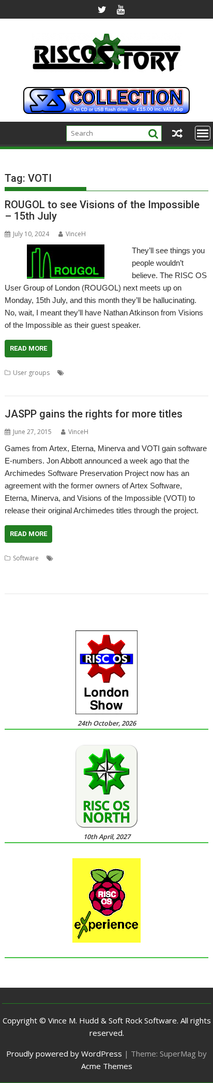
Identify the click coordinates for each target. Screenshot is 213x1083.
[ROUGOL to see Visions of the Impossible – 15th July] (65, 251)
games (135, 558)
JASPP (157, 558)
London (78, 372)
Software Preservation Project (75, 570)
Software (26, 558)
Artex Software (77, 558)
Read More (28, 348)
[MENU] (202, 133)
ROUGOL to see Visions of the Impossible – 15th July (102, 210)
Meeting (105, 372)
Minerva (16, 570)
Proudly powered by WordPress (64, 1053)
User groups (31, 372)
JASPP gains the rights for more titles (93, 414)
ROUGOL (134, 372)
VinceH (76, 233)
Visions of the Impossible (41, 385)
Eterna (112, 558)
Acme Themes (106, 1066)
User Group (168, 372)
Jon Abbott (185, 558)
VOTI (89, 385)
